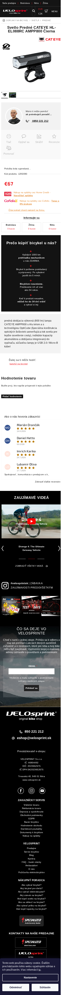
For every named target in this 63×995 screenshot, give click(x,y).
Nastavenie (30, 977)
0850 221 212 (39, 121)
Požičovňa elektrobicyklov (31, 872)
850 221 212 (34, 731)
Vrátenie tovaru (31, 805)
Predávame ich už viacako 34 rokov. (31, 287)
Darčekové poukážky (31, 829)
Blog (31, 855)
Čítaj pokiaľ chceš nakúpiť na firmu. (27, 210)
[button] (3, 548)
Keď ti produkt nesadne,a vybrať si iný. (31, 301)
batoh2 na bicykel (19, 364)
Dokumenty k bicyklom (31, 832)
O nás (31, 869)
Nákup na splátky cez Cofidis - (39, 202)
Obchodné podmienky (31, 815)
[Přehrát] (31, 521)
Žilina (45, 3)
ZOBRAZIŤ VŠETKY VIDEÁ (29, 566)
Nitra (36, 3)
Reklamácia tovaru (31, 808)
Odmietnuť (15, 987)
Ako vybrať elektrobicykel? (31, 891)
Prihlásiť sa (31, 688)
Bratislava (25, 3)
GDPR (31, 818)
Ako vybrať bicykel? (32, 885)
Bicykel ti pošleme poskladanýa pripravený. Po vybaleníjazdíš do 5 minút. (31, 272)
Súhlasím (45, 987)
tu (40, 969)
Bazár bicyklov (31, 822)
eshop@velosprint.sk (34, 738)
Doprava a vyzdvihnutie (32, 811)
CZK (40, 14)
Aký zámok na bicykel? (31, 895)
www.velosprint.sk (31, 780)
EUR (40, 9)
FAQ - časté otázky (31, 862)
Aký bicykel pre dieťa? (31, 888)
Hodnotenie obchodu (31, 825)
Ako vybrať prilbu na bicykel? (31, 905)
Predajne (31, 848)
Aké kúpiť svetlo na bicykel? (31, 898)
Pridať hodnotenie (12, 396)
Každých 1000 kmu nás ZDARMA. (31, 257)
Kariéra (31, 858)
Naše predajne (9, 3)
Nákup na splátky (31, 836)
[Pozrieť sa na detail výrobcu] (50, 39)
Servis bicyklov (31, 852)
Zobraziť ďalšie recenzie (47, 481)
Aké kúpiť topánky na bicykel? (31, 909)
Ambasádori (31, 865)
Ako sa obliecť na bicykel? (31, 902)
